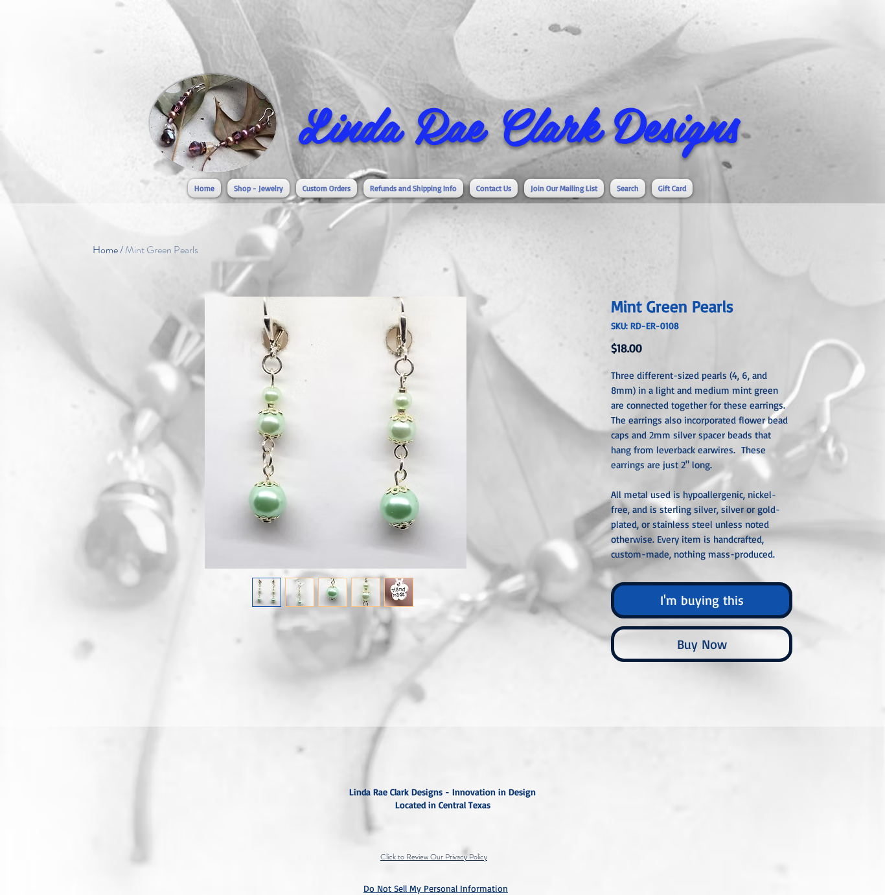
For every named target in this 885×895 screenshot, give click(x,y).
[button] (258, 188)
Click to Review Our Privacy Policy (433, 857)
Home (105, 249)
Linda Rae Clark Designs (518, 123)
